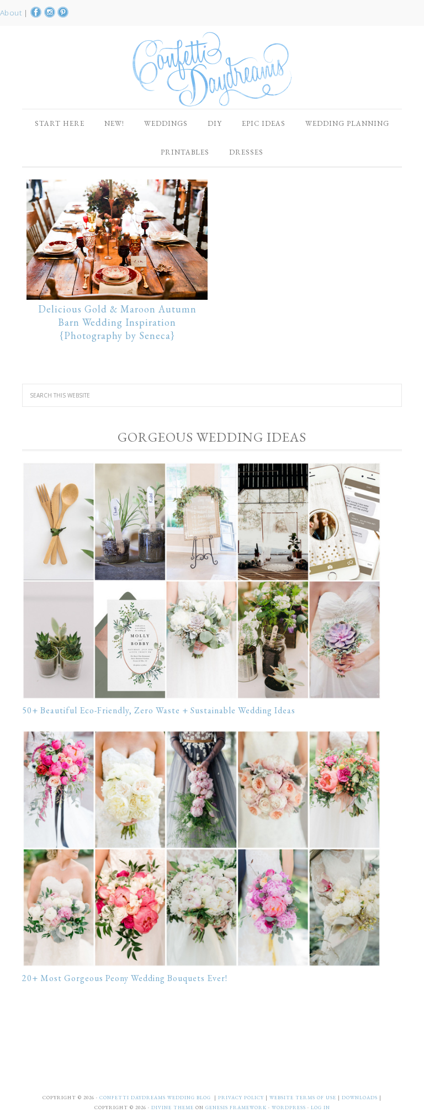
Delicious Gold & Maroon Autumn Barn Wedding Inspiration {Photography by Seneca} (117, 322)
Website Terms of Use (303, 1097)
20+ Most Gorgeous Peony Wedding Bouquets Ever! (124, 978)
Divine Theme (172, 1107)
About (12, 13)
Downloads (360, 1097)
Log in (320, 1107)
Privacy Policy (242, 1097)
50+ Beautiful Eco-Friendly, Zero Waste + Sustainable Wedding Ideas (158, 710)
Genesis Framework (236, 1107)
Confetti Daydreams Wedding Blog (212, 69)
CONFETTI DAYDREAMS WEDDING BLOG (155, 1097)
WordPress (289, 1107)
